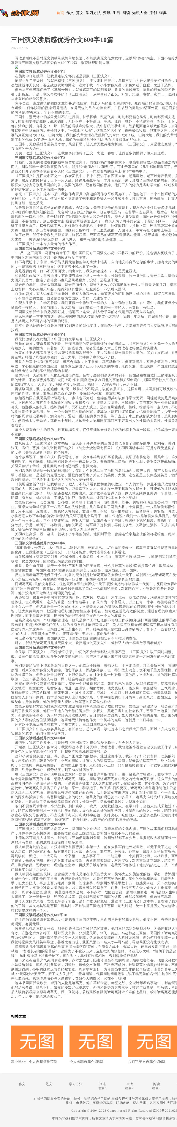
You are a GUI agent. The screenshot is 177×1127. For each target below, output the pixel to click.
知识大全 (139, 13)
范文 (80, 13)
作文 (70, 13)
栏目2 (129, 1088)
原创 (153, 13)
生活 (116, 13)
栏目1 (102, 1088)
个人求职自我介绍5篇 (86, 1062)
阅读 (126, 13)
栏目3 (156, 1088)
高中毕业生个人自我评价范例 (34, 1062)
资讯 (107, 13)
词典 (163, 13)
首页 (60, 13)
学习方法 (93, 13)
